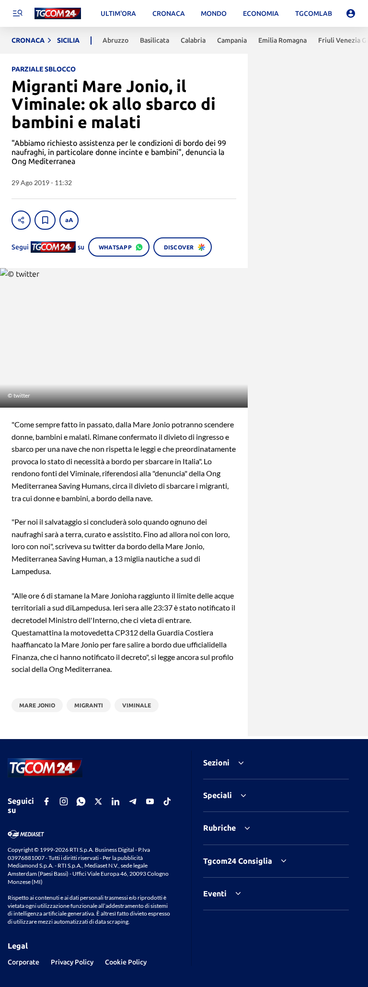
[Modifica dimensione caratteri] (69, 220)
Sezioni (216, 762)
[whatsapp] (81, 801)
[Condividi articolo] (21, 220)
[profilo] (351, 13)
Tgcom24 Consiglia (237, 861)
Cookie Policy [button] (126, 962)
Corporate (23, 962)
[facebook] (46, 801)
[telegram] (133, 801)
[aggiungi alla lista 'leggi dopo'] (45, 220)
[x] (98, 801)
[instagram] (64, 801)
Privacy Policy (72, 962)
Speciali (217, 795)
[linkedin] (115, 801)
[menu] (17, 13)
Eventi (215, 893)
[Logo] (57, 14)
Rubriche (219, 827)
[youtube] (150, 801)
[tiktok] (167, 801)
